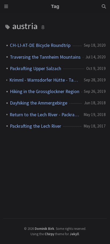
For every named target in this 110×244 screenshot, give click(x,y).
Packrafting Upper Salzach (35, 68)
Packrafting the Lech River (35, 126)
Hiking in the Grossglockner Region (44, 91)
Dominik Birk (44, 228)
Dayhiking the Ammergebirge (38, 103)
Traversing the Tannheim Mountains (45, 57)
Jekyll (74, 234)
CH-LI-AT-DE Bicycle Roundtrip (40, 45)
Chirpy (49, 234)
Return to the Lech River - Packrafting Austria (44, 115)
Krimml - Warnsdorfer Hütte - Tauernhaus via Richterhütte (44, 80)
